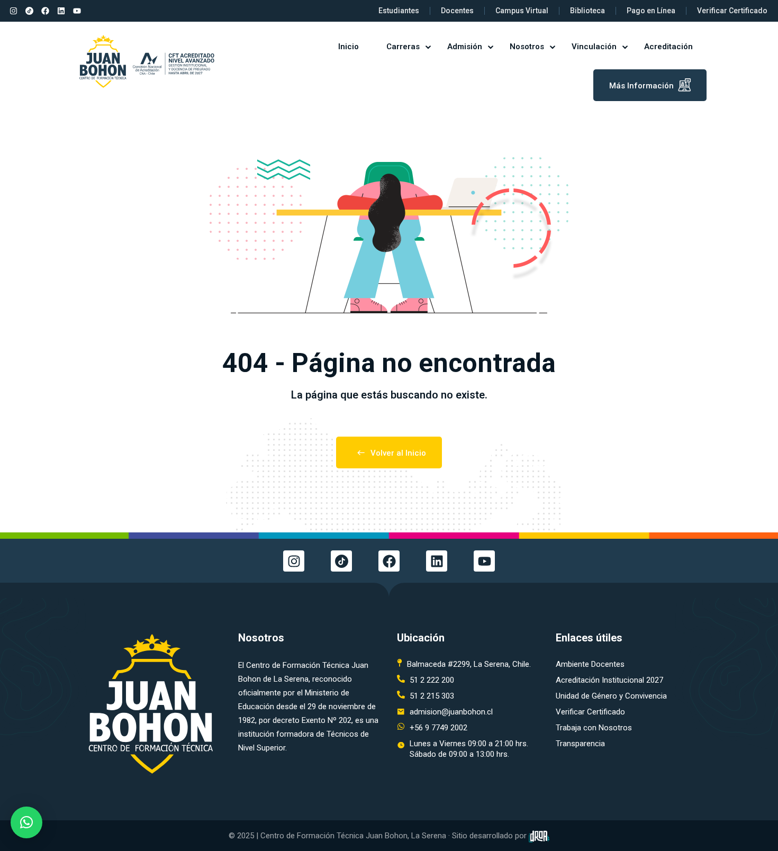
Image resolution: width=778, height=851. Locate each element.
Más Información (641, 85)
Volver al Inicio (398, 453)
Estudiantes (398, 10)
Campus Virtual (521, 10)
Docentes (457, 10)
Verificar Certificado (732, 10)
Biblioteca (587, 10)
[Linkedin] (61, 11)
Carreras (403, 46)
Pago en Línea (651, 10)
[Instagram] (13, 11)
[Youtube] (77, 11)
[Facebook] (45, 11)
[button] (26, 822)
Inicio (348, 46)
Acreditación (668, 46)
